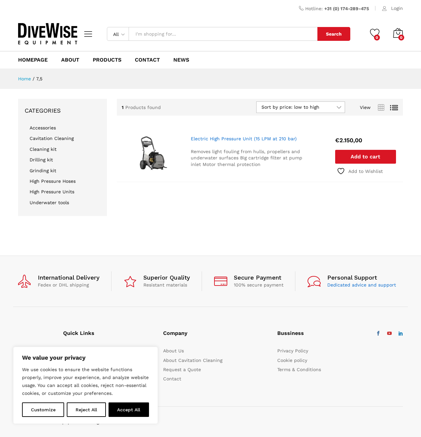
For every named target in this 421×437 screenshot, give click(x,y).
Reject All (86, 409)
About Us (173, 350)
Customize (43, 409)
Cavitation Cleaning (52, 138)
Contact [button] (147, 60)
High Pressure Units (52, 191)
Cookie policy (292, 360)
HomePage (33, 60)
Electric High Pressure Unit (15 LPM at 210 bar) (244, 138)
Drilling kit (41, 159)
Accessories (43, 127)
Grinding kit (43, 170)
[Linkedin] (400, 333)
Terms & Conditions (299, 369)
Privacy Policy (292, 350)
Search (334, 34)
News (181, 60)
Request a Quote (182, 369)
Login (397, 8)
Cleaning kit (43, 149)
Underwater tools (49, 202)
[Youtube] (389, 333)
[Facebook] (378, 333)
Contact (172, 378)
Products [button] (107, 60)
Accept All (128, 409)
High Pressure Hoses (53, 181)
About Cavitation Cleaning (192, 360)
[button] (365, 157)
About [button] (70, 60)
